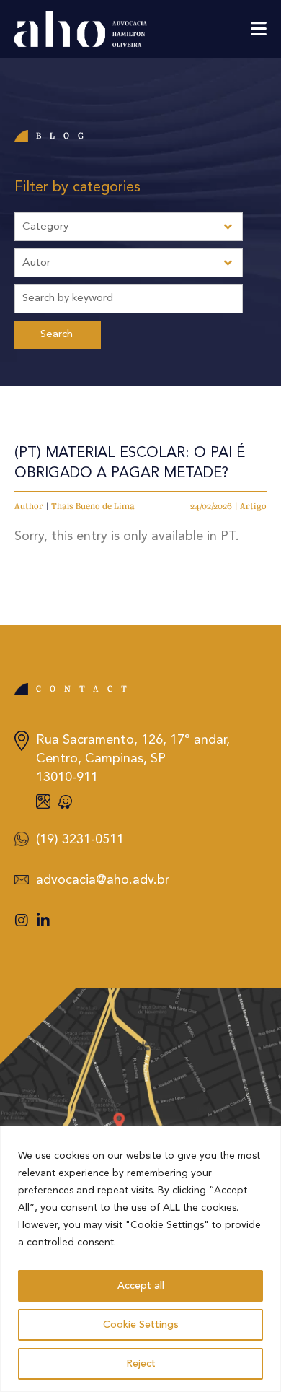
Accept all (140, 1286)
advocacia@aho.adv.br (102, 880)
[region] (140, 1259)
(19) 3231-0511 (80, 839)
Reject (141, 1364)
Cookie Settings (141, 1325)
